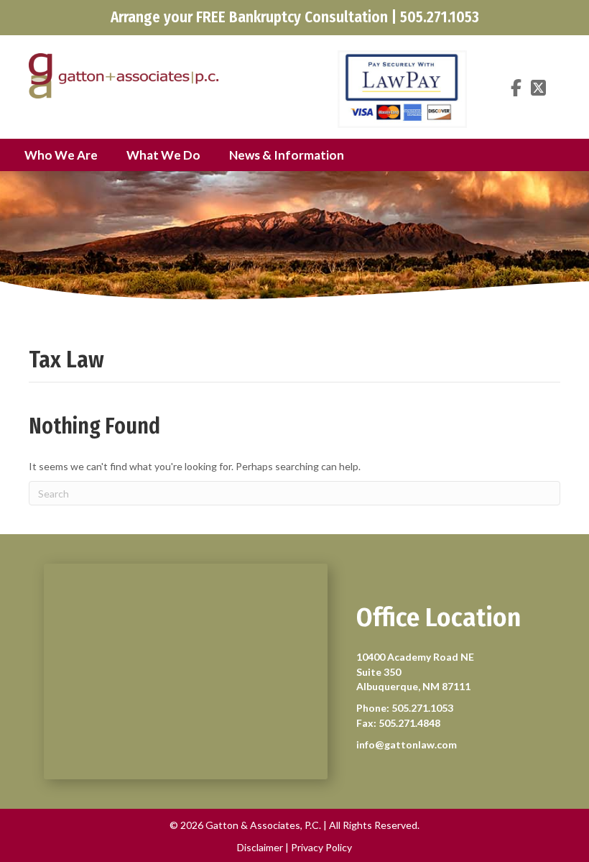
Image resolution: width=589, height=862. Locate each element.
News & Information (286, 154)
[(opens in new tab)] (402, 88)
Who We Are (61, 154)
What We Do (163, 154)
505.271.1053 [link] (422, 708)
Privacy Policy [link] (321, 847)
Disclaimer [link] (260, 847)
